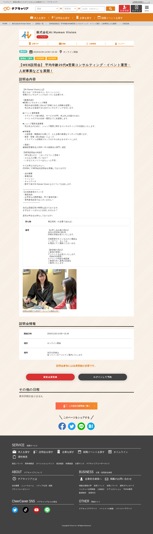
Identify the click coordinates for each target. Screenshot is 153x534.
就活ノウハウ (17, 464)
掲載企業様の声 (85, 486)
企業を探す (68, 452)
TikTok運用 (127, 489)
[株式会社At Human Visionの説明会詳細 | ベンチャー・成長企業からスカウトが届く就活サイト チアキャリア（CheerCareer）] (15, 9)
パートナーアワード (124, 509)
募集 (64, 44)
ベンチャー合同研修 (87, 489)
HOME (4, 23)
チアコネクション (114, 489)
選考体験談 (29, 464)
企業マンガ (79, 464)
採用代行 (92, 493)
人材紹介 (101, 489)
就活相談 (60, 464)
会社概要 (15, 486)
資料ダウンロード (127, 486)
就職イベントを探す (94, 452)
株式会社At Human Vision (21, 23)
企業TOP (35, 44)
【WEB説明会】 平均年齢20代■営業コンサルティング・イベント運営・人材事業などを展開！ (83, 23)
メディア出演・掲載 (44, 486)
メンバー (121, 44)
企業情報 (92, 44)
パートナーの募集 (106, 509)
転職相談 (69, 464)
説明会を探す (46, 452)
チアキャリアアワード (88, 509)
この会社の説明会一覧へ (79, 406)
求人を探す (24, 452)
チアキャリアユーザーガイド (98, 464)
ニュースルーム (27, 486)
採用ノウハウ (112, 486)
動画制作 (82, 493)
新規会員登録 (50, 377)
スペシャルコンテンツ (45, 464)
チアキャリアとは (27, 479)
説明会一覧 (39, 23)
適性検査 (22, 456)
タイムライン (121, 452)
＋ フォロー (42, 37)
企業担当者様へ (141, 2)
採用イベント (99, 486)
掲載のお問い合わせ (121, 479)
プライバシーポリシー (21, 489)
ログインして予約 (102, 377)
